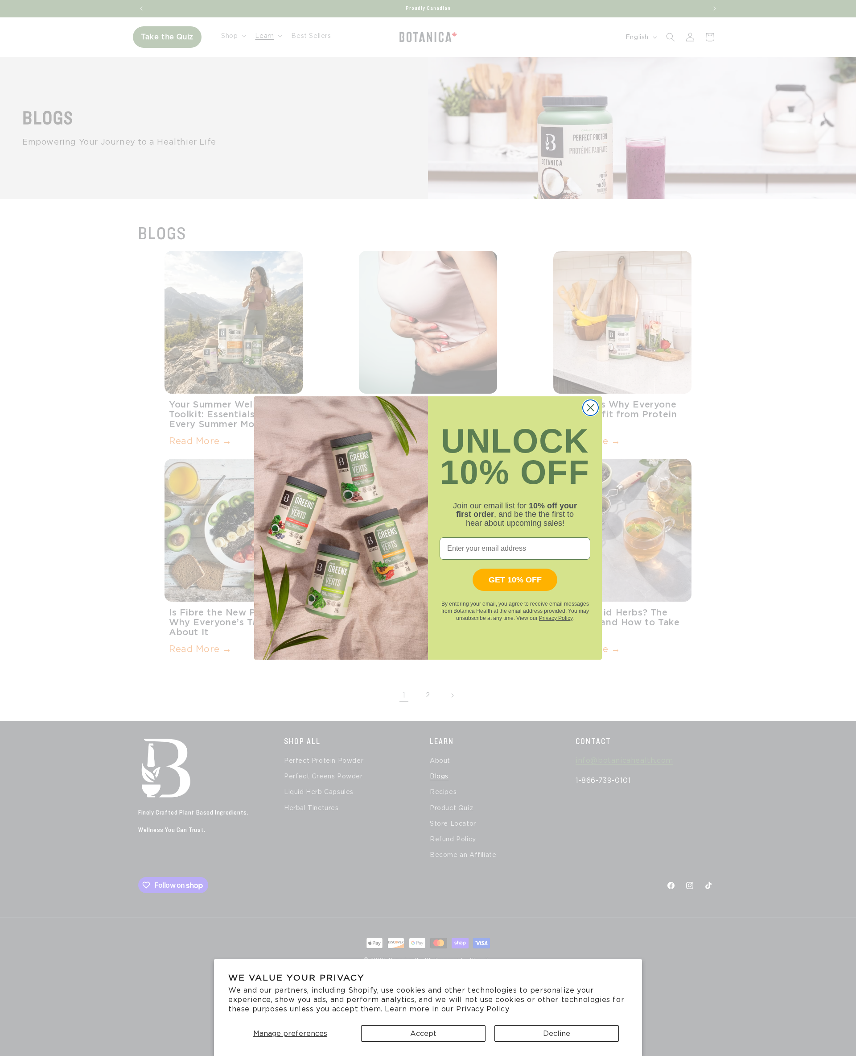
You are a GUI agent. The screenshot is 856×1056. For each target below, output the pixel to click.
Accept (423, 1033)
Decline (556, 1033)
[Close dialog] (590, 408)
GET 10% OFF (515, 579)
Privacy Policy (482, 1009)
